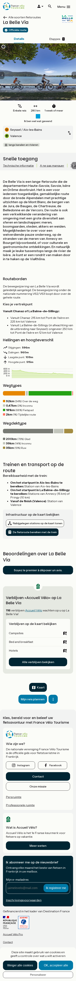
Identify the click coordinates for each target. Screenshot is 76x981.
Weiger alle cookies (20, 965)
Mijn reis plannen (33, 699)
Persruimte (13, 797)
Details (19, 39)
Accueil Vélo (33, 610)
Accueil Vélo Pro (13, 934)
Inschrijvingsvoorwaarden (24, 900)
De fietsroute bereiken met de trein (35, 532)
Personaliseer (38, 974)
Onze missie (38, 786)
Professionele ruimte (20, 805)
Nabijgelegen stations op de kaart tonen (37, 523)
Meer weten (38, 845)
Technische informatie (18, 165)
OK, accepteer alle (56, 965)
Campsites (16, 633)
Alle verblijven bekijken (38, 662)
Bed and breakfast (21, 642)
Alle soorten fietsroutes (24, 17)
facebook (55, 765)
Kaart (40, 687)
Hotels (13, 650)
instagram (23, 765)
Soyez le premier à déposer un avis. (38, 570)
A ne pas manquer (52, 165)
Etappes (56, 39)
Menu (61, 7)
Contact (38, 776)
